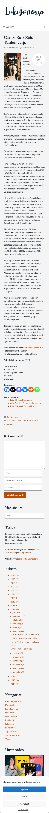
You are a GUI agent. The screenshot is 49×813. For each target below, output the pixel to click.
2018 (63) (14, 605)
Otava (30, 420)
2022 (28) (14, 590)
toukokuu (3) (18, 657)
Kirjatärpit (10, 705)
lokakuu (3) (18, 620)
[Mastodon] (19, 389)
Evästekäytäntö (23, 810)
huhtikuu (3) (18, 660)
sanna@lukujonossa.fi (28, 558)
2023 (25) (14, 586)
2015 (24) (14, 680)
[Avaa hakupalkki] (45, 27)
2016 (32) (14, 676)
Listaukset (10, 712)
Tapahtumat (10, 731)
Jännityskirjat (13, 417)
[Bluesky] (25, 389)
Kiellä (24, 796)
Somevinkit (10, 727)
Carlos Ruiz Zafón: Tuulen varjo (25, 634)
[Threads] (13, 389)
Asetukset (24, 804)
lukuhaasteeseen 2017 (33, 347)
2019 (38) (14, 601)
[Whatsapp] (37, 389)
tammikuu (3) (19, 672)
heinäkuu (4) (18, 631)
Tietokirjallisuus (12, 735)
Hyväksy (24, 789)
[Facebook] (7, 389)
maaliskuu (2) (19, 664)
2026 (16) (14, 575)
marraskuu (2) (19, 616)
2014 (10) (14, 684)
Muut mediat (11, 716)
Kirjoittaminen (11, 709)
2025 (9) (14, 579)
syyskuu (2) (18, 623)
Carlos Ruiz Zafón (19, 420)
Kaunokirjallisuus (13, 701)
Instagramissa (24, 552)
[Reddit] (31, 389)
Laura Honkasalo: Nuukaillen (24, 638)
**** (8, 420)
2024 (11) (14, 583)
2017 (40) (14, 609)
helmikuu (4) (18, 668)
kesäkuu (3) (18, 653)
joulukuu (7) (18, 612)
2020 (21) (14, 598)
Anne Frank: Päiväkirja (21, 648)
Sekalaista (9, 724)
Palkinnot (9, 720)
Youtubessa (10, 552)
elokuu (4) (17, 627)
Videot (8, 739)
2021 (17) (14, 594)
